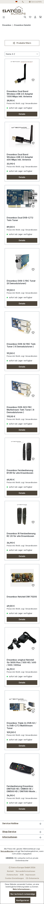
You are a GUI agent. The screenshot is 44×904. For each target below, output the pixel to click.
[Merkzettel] (30, 17)
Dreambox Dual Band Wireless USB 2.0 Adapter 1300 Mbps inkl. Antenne (20, 94)
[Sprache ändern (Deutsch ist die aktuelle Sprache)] (16, 2)
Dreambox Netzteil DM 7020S (22, 596)
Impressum (30, 875)
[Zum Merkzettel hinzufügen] (33, 80)
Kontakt (10, 871)
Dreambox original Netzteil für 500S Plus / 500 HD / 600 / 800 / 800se (21, 662)
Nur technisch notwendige (22, 894)
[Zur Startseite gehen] (7, 10)
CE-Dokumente (32, 878)
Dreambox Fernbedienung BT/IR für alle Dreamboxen (20, 471)
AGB (22, 875)
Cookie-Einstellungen (14, 878)
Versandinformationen (25, 871)
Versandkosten (7, 851)
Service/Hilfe (36, 2)
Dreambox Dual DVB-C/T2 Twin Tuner (20, 218)
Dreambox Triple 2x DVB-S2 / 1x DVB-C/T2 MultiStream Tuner (21, 725)
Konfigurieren (22, 900)
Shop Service (9, 831)
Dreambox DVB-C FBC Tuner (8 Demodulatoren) (21, 282)
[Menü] (4, 17)
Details (22, 114)
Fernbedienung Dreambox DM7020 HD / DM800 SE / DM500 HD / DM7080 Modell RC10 (21, 789)
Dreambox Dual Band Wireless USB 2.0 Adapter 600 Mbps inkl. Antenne (20, 157)
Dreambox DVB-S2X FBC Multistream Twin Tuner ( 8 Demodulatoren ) (20, 410)
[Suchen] (25, 17)
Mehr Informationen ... (22, 889)
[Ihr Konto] (35, 17)
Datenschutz (12, 875)
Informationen (9, 837)
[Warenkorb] (40, 17)
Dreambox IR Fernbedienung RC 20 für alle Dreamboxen (21, 534)
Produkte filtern (23, 43)
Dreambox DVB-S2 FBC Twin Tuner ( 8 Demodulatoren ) (21, 345)
